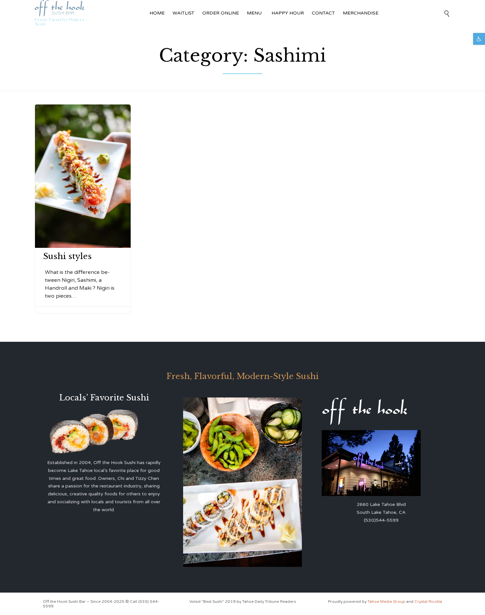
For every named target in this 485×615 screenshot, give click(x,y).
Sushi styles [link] (67, 256)
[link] (479, 39)
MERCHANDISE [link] (360, 13)
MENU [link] (254, 13)
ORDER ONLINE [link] (220, 13)
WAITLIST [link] (183, 13)
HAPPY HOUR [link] (288, 13)
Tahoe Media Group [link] (387, 601)
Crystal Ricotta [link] (428, 601)
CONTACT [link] (323, 13)
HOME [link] (157, 13)
